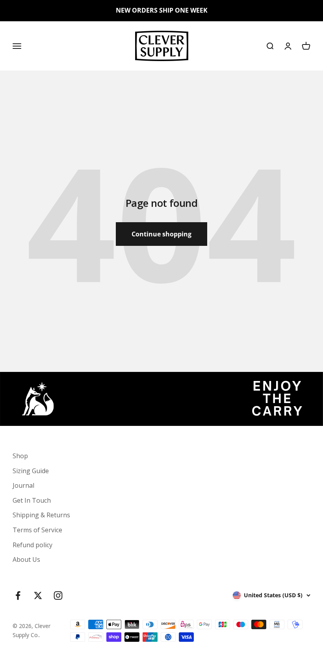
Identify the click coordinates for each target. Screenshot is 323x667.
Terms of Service (37, 530)
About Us (26, 559)
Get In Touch (32, 500)
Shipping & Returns (41, 515)
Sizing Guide (31, 470)
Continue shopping (161, 234)
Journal (23, 485)
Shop (20, 455)
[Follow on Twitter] (38, 595)
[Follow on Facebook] (18, 595)
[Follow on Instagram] (58, 595)
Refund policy (32, 545)
